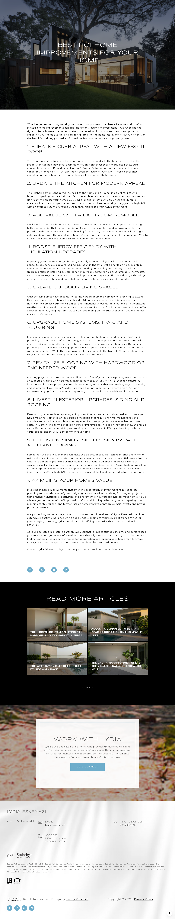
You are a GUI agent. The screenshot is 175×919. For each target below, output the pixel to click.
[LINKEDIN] (24, 908)
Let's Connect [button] (87, 767)
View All (87, 687)
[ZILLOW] (31, 908)
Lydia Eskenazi (123, 514)
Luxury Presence (77, 899)
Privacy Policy (143, 899)
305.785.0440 (128, 825)
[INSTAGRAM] (17, 908)
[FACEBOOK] (9, 908)
